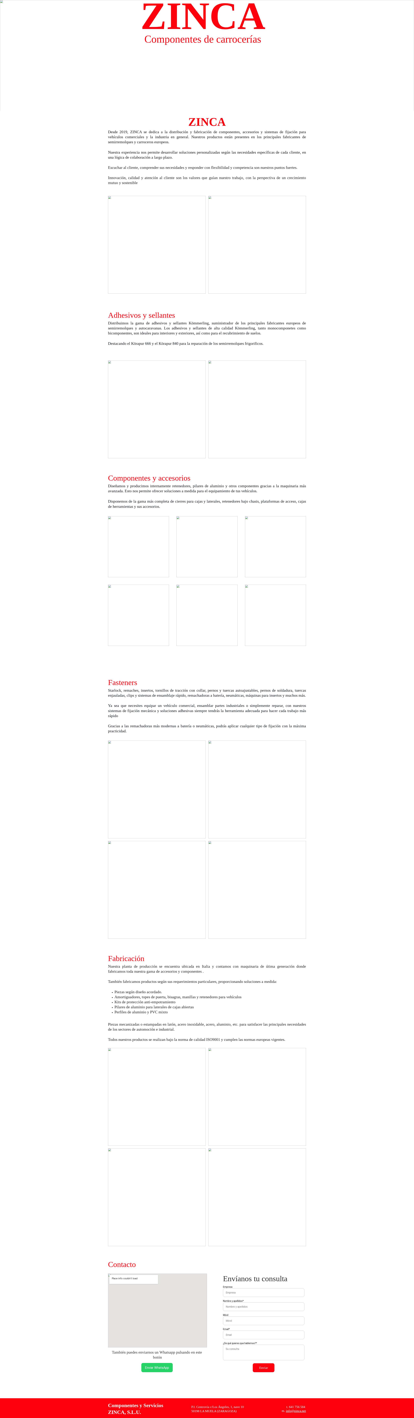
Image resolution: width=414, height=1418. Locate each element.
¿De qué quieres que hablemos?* (240, 1343)
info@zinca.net (296, 1410)
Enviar (263, 1367)
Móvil (225, 1315)
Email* (226, 1329)
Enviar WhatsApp (157, 1368)
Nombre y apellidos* (233, 1301)
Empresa (227, 1287)
